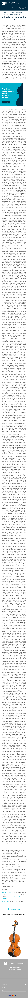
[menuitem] (25, 8)
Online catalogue (14, 909)
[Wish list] (16, 7)
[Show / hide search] (13, 7)
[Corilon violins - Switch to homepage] (10, 3)
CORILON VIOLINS (6, 892)
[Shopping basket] (22, 7)
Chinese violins (5, 901)
